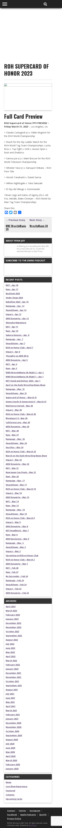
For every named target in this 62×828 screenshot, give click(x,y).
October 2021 (12, 681)
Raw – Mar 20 (12, 476)
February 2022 (13, 664)
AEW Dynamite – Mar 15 (17, 497)
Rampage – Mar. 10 (15, 509)
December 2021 (13, 673)
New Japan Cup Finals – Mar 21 (21, 472)
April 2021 (10, 706)
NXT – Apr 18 (12, 285)
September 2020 (14, 735)
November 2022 (13, 627)
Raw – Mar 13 (12, 505)
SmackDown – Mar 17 (16, 484)
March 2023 (11, 610)
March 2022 (11, 660)
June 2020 (10, 748)
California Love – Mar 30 (18, 422)
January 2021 (12, 718)
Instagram (35, 810)
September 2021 (14, 685)
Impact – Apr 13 (13, 314)
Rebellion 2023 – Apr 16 (17, 302)
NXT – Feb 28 (12, 568)
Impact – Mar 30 (14, 410)
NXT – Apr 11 (12, 326)
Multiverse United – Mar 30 (19, 405)
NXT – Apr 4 (11, 364)
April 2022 (10, 656)
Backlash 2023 (13, 293)
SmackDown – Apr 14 (16, 310)
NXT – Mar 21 (12, 468)
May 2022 (10, 652)
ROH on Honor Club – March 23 (21, 451)
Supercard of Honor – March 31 (21, 397)
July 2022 (10, 644)
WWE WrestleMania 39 (16, 227)
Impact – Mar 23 (14, 460)
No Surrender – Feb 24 (17, 576)
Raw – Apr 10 (12, 331)
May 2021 (10, 702)
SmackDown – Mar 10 (16, 514)
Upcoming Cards (14, 799)
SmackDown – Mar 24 (16, 443)
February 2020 (13, 764)
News (8, 782)
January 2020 (12, 768)
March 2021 (11, 710)
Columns (10, 794)
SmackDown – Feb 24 (16, 584)
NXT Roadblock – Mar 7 (17, 530)
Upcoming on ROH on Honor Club (22, 555)
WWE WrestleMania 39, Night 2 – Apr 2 (25, 372)
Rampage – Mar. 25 (15, 439)
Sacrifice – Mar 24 (14, 447)
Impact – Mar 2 (13, 551)
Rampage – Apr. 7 (14, 339)
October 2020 (12, 731)
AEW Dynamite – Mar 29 (17, 426)
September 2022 (14, 635)
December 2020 (13, 723)
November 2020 (13, 727)
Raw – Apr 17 (12, 289)
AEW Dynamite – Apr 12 (17, 318)
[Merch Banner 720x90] (31, 48)
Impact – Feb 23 (13, 588)
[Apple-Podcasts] (9, 269)
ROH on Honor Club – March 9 (20, 518)
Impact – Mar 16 (14, 493)
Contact (11, 810)
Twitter (22, 810)
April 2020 (10, 756)
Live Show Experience (16, 786)
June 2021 (10, 698)
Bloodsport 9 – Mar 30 (16, 418)
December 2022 (13, 623)
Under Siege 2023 (14, 297)
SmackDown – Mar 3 (16, 547)
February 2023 (13, 615)
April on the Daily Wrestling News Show (25, 385)
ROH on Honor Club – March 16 (21, 489)
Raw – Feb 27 (12, 572)
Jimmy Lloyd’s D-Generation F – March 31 (26, 401)
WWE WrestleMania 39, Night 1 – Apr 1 (25, 376)
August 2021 (12, 689)
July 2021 (10, 694)
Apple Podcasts (28, 814)
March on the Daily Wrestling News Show (26, 455)
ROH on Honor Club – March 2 (20, 559)
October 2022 (12, 631)
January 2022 (12, 669)
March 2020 (11, 760)
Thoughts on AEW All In (17, 356)
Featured (10, 790)
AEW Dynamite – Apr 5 (17, 360)
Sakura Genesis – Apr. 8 (17, 335)
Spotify (43, 814)
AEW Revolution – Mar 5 (17, 539)
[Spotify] (15, 269)
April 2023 (10, 606)
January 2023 (12, 619)
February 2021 (13, 714)
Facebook (12, 814)
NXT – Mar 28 (12, 430)
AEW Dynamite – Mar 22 (17, 464)
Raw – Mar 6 (11, 534)
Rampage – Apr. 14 (15, 306)
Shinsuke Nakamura (16, 322)
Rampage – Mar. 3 (15, 543)
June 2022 (10, 648)
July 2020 (10, 743)
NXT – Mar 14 (12, 501)
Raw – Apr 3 (11, 368)
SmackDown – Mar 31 (16, 393)
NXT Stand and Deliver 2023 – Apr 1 (23, 381)
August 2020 (12, 739)
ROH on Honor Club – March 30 (21, 414)
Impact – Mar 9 (13, 522)
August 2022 (12, 639)
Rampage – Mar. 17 (15, 480)
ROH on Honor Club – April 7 (19, 347)
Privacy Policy (14, 818)
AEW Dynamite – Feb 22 (17, 593)
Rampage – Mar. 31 (15, 389)
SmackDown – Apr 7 (15, 343)
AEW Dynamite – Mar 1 (17, 564)
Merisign (32, 825)
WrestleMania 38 (39, 226)
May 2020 (10, 752)
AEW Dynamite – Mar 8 (17, 526)
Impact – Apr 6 (13, 351)
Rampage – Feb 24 (15, 580)
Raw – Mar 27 (12, 435)
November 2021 (13, 677)
